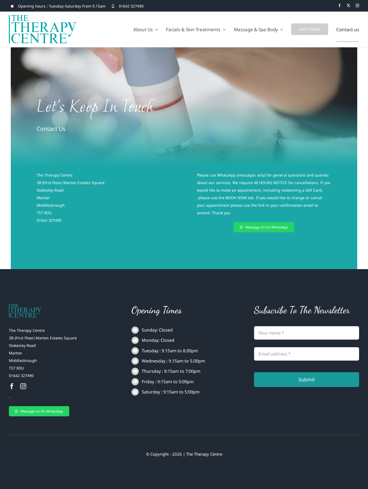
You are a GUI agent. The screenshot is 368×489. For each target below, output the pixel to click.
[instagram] (357, 5)
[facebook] (339, 5)
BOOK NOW (236, 197)
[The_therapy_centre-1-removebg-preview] (25, 305)
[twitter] (348, 5)
